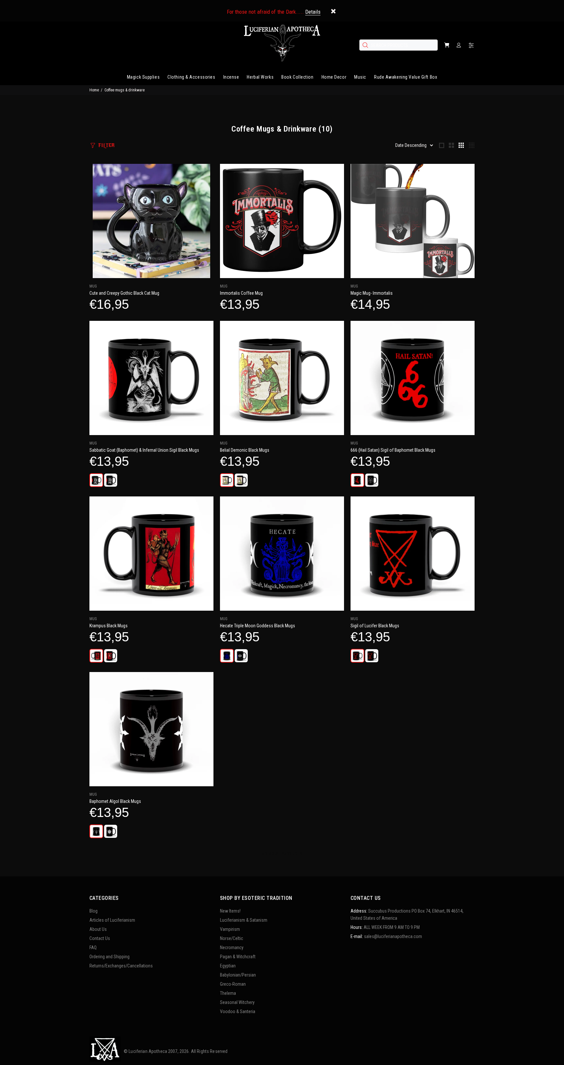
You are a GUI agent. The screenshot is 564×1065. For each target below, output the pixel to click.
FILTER (106, 145)
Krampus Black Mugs (108, 625)
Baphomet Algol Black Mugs (115, 801)
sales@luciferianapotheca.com (393, 936)
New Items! (230, 911)
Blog (93, 911)
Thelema (228, 993)
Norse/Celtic (231, 938)
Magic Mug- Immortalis (372, 293)
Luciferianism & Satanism (243, 920)
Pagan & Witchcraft (238, 956)
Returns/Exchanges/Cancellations (121, 965)
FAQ (93, 947)
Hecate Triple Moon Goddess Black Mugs (257, 625)
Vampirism (230, 929)
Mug (93, 286)
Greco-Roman (233, 984)
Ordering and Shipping (109, 956)
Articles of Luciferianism (112, 920)
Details (313, 11)
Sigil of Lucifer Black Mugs (375, 625)
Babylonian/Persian (238, 975)
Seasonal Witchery (237, 1002)
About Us (98, 929)
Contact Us (99, 938)
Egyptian (228, 965)
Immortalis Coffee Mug (241, 293)
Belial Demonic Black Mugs (244, 450)
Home (94, 90)
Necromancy (231, 947)
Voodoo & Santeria (237, 1011)
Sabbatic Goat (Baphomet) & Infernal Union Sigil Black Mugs (144, 450)
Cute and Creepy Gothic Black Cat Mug (124, 293)
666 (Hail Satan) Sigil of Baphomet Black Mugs (393, 450)
